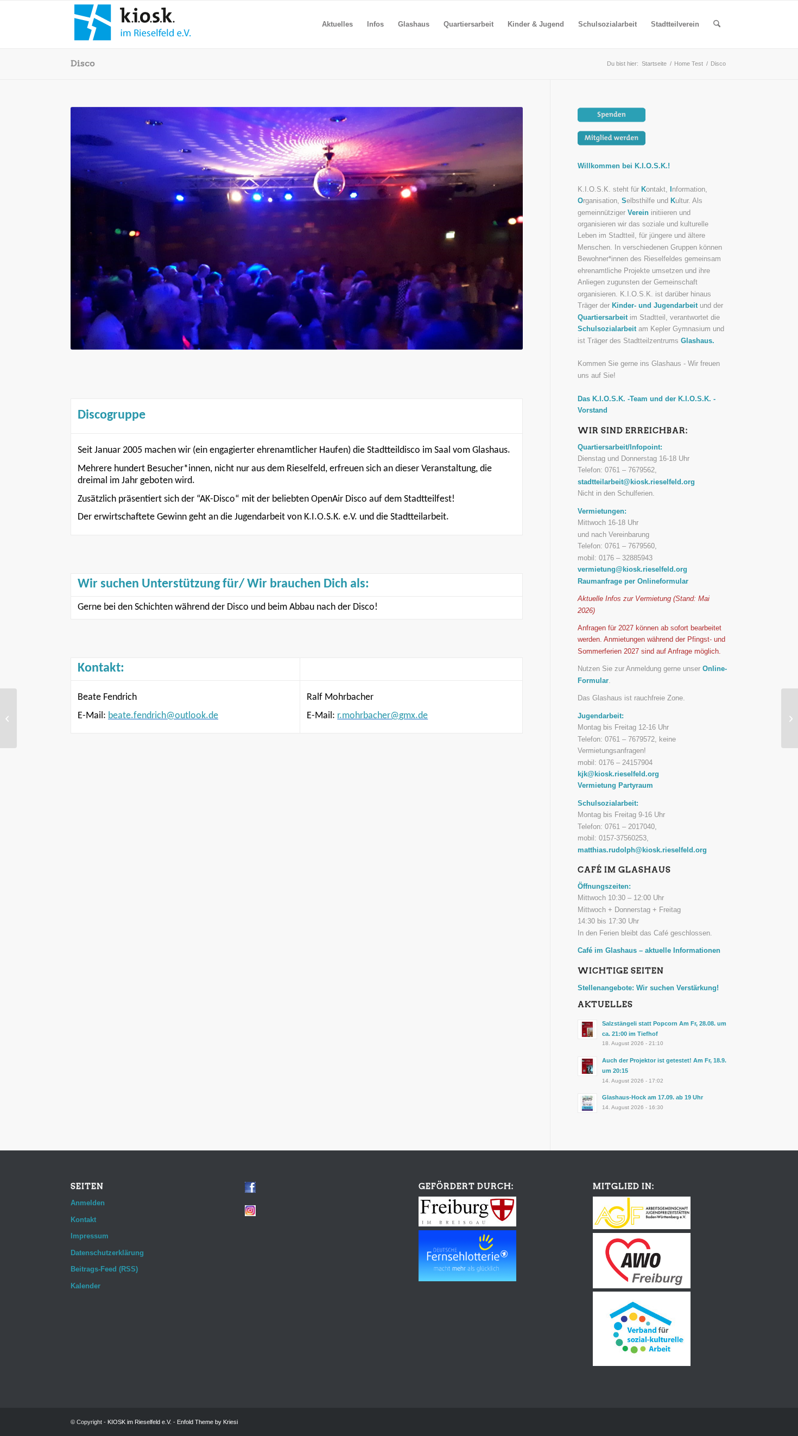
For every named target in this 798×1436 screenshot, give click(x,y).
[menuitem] (337, 24)
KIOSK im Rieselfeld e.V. (139, 1422)
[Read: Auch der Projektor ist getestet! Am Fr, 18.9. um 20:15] (587, 1066)
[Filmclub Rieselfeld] (789, 718)
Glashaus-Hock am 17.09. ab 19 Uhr (652, 1097)
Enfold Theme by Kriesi (207, 1422)
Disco (83, 63)
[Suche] (716, 24)
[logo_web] (133, 24)
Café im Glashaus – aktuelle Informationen (649, 950)
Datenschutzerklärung (107, 1253)
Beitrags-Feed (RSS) (104, 1269)
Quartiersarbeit (603, 317)
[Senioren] (8, 718)
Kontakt (83, 1220)
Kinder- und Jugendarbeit (655, 305)
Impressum (90, 1236)
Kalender (85, 1286)
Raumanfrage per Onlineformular (633, 581)
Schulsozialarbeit (607, 329)
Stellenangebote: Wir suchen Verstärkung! (648, 988)
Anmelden (88, 1203)
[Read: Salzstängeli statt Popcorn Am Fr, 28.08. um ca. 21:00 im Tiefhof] (587, 1029)
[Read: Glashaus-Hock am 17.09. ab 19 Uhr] (587, 1103)
